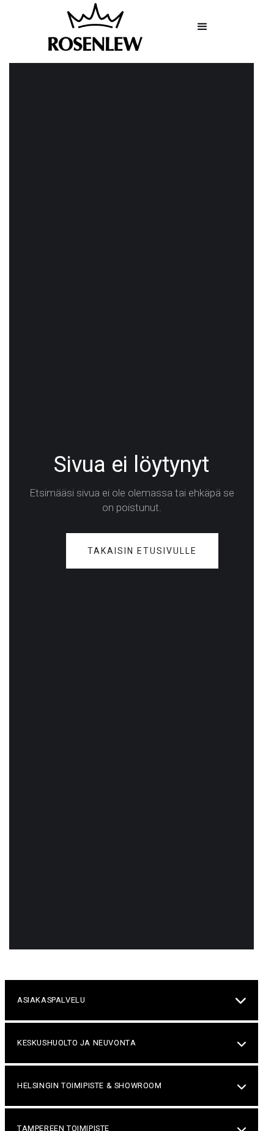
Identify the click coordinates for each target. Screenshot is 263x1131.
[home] (92, 27)
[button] (202, 27)
